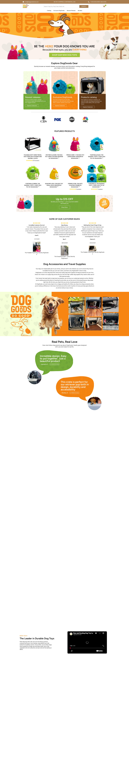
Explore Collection (32, 105)
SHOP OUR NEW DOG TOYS (64, 55)
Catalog (49, 10)
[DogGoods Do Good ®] (26, 6)
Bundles (80, 10)
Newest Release (71, 10)
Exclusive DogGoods (59, 10)
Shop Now (64, 207)
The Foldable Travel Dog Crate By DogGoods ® (36, 254)
